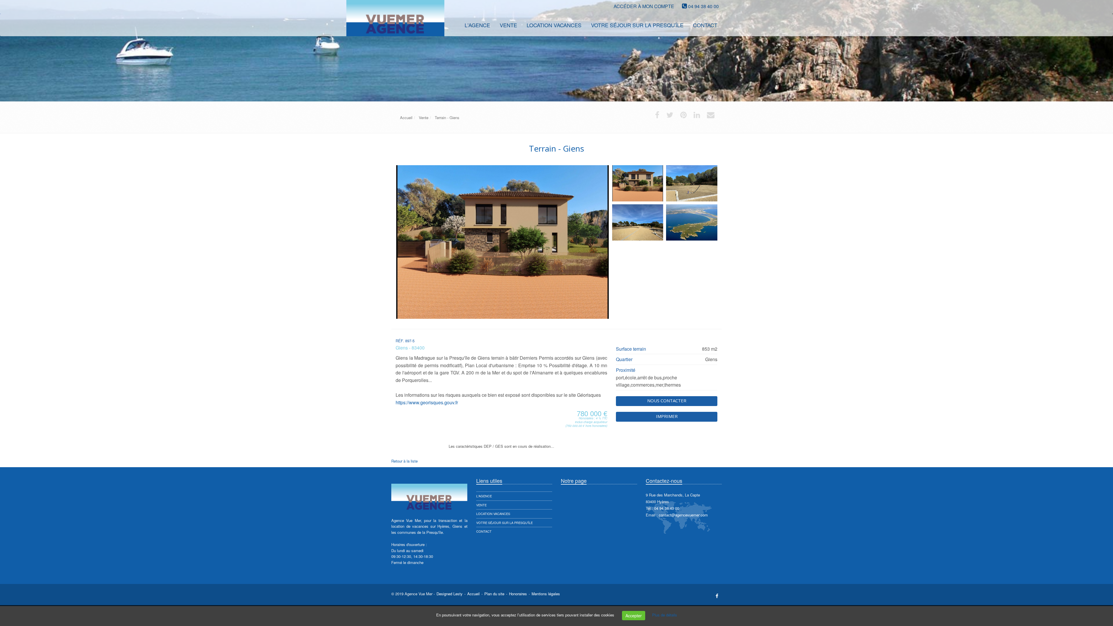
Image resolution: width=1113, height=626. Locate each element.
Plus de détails (664, 615)
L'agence (484, 496)
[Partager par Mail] (710, 116)
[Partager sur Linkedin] (697, 116)
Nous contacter (666, 400)
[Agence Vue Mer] (390, 24)
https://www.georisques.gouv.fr (427, 402)
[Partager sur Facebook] (657, 116)
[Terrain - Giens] (637, 183)
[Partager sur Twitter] (669, 116)
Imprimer (667, 416)
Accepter (633, 615)
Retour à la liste (404, 461)
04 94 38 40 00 (703, 6)
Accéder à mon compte (644, 6)
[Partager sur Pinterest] (683, 116)
